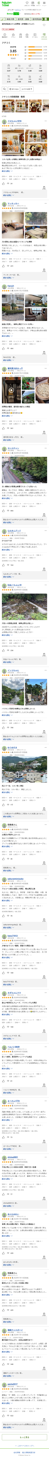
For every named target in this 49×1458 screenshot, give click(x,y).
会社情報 (17, 1452)
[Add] (44, 25)
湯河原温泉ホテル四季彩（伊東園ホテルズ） (18, 24)
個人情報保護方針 (28, 1452)
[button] (8, 106)
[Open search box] (4, 89)
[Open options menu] (45, 120)
